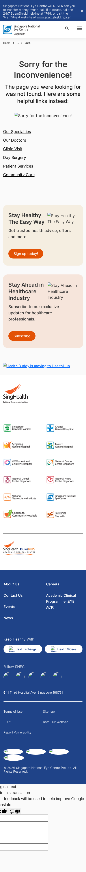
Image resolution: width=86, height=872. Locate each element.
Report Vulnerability (18, 732)
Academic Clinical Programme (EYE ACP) (61, 601)
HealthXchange (26, 649)
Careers (52, 584)
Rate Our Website (55, 722)
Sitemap (49, 711)
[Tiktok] (45, 676)
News (8, 618)
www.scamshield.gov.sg (54, 17)
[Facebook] (8, 676)
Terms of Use (13, 711)
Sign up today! (26, 253)
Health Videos (67, 649)
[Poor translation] (14, 811)
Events (9, 606)
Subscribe (22, 336)
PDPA (7, 722)
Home (6, 42)
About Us (11, 584)
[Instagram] (32, 676)
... (18, 42)
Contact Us (13, 595)
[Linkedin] (20, 676)
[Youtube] (57, 676)
